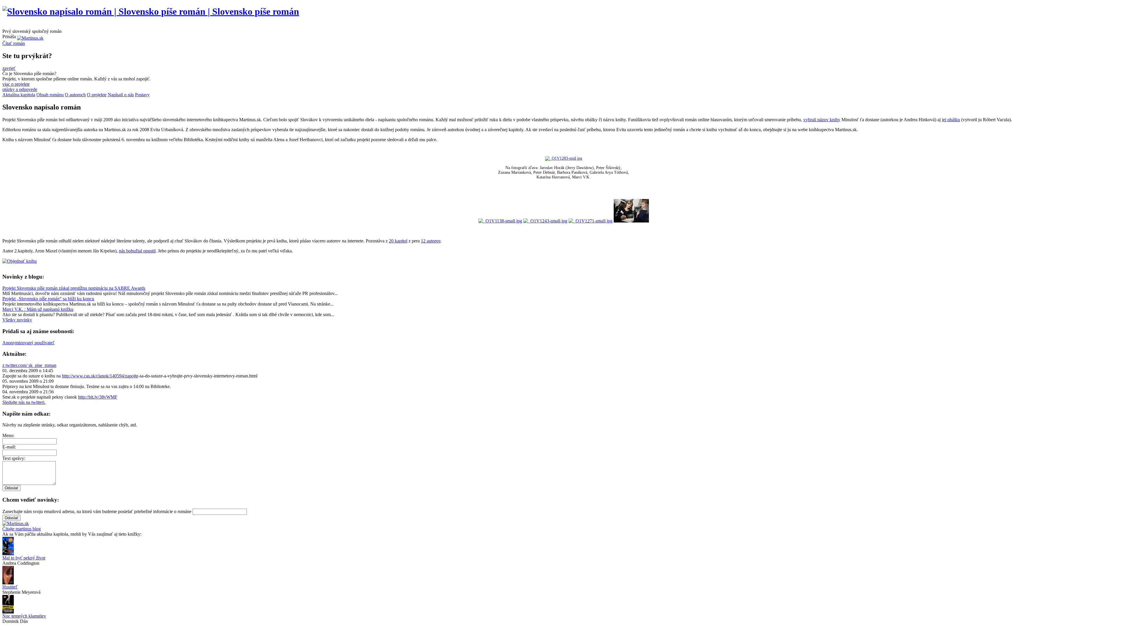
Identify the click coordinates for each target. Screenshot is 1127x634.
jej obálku (951, 119)
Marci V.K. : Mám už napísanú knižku (37, 309)
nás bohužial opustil (137, 250)
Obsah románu (50, 94)
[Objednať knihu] (19, 261)
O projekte (97, 94)
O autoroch (75, 94)
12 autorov (431, 240)
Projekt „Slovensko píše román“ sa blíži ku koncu (48, 298)
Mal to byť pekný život (23, 557)
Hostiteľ (10, 586)
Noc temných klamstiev (24, 615)
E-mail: (9, 446)
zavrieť (9, 68)
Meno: (8, 435)
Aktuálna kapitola (18, 94)
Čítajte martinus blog (21, 528)
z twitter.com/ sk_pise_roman (29, 365)
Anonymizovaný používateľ (28, 342)
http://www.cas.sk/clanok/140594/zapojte (100, 375)
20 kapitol (398, 240)
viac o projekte (16, 84)
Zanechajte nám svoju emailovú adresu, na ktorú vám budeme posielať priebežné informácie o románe (96, 511)
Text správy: (13, 458)
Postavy (142, 94)
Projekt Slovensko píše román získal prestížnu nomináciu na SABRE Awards (73, 288)
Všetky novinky (17, 319)
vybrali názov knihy (821, 119)
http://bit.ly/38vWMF (97, 396)
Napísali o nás (121, 94)
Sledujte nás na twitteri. (23, 402)
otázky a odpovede (19, 89)
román (13, 43)
